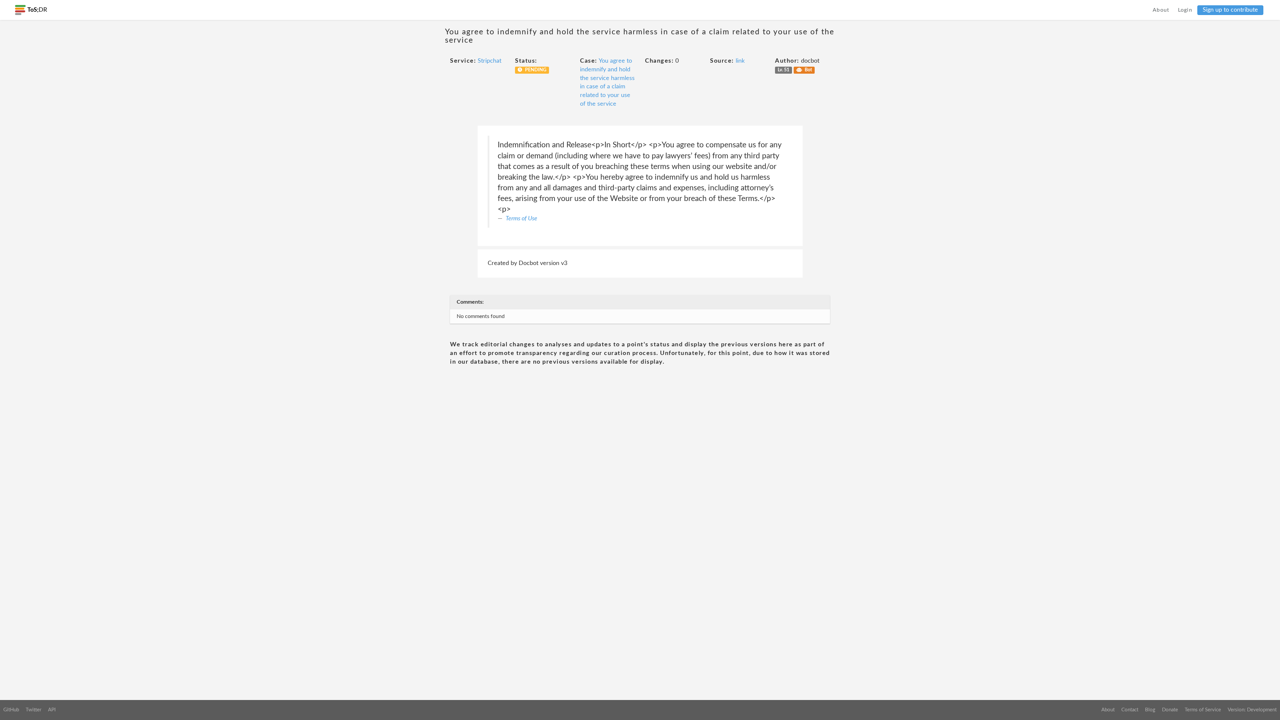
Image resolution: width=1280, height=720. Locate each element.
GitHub (11, 709)
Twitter (33, 709)
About (1161, 10)
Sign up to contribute (1230, 10)
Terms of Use (521, 219)
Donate (1170, 709)
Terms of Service (1203, 709)
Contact (1129, 709)
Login (1185, 10)
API (52, 709)
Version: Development (1252, 709)
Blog (1150, 709)
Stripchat (489, 61)
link (740, 61)
